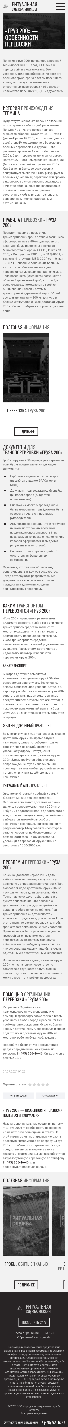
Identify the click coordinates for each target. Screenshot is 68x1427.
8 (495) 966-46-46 (30, 1053)
